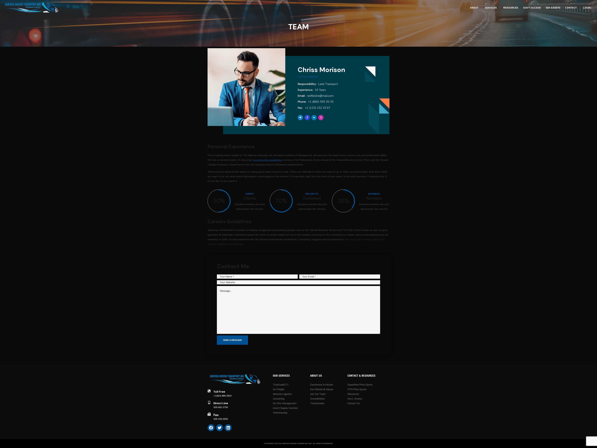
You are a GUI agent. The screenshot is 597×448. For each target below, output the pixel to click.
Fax (216, 415)
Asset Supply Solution (285, 408)
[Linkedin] (228, 427)
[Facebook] (211, 427)
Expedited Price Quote (360, 384)
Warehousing (280, 412)
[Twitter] (219, 427)
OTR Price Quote (356, 389)
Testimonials (317, 403)
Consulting (278, 398)
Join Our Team (318, 394)
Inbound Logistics (282, 394)
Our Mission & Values (322, 389)
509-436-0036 (220, 419)
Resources (353, 394)
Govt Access (354, 398)
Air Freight (278, 389)
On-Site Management (284, 403)
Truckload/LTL (281, 384)
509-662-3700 (220, 407)
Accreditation (317, 398)
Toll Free (219, 392)
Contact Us (353, 403)
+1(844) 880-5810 (222, 395)
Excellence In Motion (321, 384)
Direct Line (220, 403)
